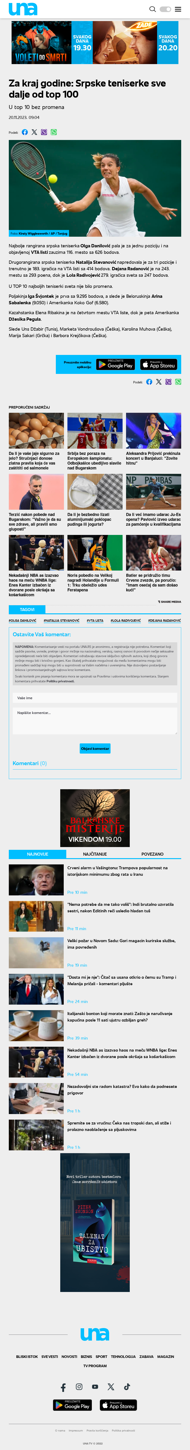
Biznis (86, 1356)
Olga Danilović (23, 620)
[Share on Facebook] (25, 132)
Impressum (76, 1430)
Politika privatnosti (123, 1430)
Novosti (69, 1356)
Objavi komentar (95, 748)
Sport (101, 1356)
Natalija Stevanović (62, 620)
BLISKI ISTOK (27, 1356)
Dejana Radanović (165, 620)
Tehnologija (123, 1356)
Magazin (165, 1356)
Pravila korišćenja (97, 1430)
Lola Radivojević (127, 620)
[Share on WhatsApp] (54, 132)
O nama (60, 1430)
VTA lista (96, 620)
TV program (95, 1365)
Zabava (146, 1356)
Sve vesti (49, 1356)
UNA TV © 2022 (93, 1443)
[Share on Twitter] (34, 132)
